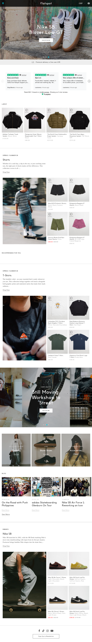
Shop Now (6, 172)
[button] (43, 57)
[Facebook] (39, 630)
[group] (46, 30)
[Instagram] (47, 630)
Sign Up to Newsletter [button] (46, 636)
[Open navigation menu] (3, 3)
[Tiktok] (43, 630)
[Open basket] (89, 3)
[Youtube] (52, 630)
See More (6, 514)
